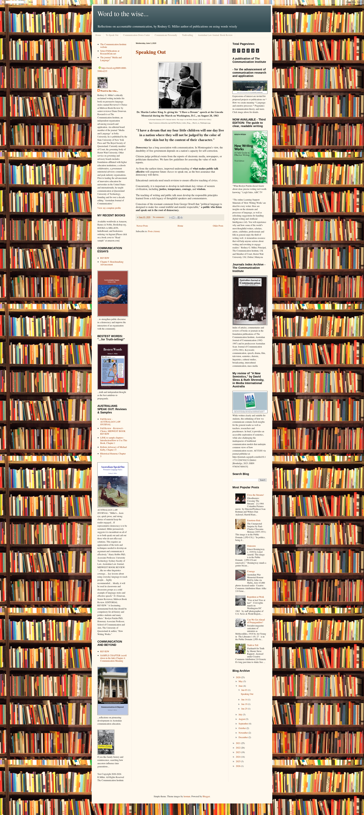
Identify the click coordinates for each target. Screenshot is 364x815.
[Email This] (170, 217)
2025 (238, 761)
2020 (238, 677)
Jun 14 (244, 699)
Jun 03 (244, 689)
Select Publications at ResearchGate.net (109, 52)
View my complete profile (109, 207)
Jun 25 (244, 708)
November (243, 732)
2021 (238, 743)
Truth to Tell (252, 645)
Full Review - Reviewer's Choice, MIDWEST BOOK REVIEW (113, 431)
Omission (251, 545)
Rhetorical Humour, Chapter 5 (113, 455)
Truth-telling (187, 34)
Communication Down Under (136, 34)
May (241, 681)
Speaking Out (151, 52)
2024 (238, 756)
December (243, 737)
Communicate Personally (166, 34)
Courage (251, 571)
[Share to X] (176, 217)
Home (98, 34)
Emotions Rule (253, 520)
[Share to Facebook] (178, 217)
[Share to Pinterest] (181, 217)
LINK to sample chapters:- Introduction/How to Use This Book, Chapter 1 (113, 440)
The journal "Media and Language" (111, 59)
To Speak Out (112, 34)
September (244, 723)
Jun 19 (244, 703)
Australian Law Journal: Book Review (215, 34)
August (242, 718)
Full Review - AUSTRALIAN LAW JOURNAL (110, 421)
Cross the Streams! (255, 494)
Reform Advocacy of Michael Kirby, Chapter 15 (113, 448)
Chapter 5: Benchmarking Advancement (111, 263)
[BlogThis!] (173, 217)
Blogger (206, 796)
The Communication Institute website (113, 45)
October (242, 728)
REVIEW (104, 257)
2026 (238, 765)
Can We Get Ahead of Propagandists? (256, 621)
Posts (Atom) (154, 231)
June (241, 685)
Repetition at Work (255, 596)
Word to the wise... (123, 13)
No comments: (159, 217)
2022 (238, 747)
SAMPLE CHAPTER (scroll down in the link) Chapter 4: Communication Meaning (113, 658)
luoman (187, 796)
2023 (238, 752)
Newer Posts (142, 225)
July (241, 714)
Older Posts (218, 225)
